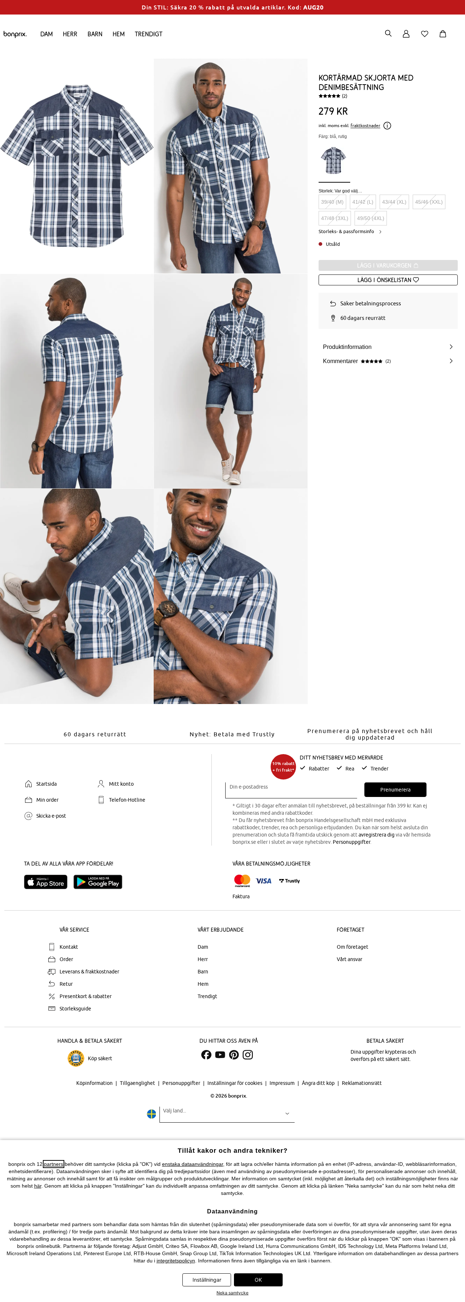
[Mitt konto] (406, 38)
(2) (344, 96)
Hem (119, 34)
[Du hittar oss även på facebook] (206, 1054)
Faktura (241, 896)
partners (53, 1164)
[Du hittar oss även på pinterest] (234, 1054)
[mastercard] (242, 881)
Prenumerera (395, 790)
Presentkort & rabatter (86, 996)
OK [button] (258, 1280)
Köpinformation (95, 1083)
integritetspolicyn (176, 1261)
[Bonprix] (15, 36)
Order (66, 959)
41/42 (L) (362, 202)
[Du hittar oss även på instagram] (248, 1054)
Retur (66, 984)
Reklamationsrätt (362, 1083)
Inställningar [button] (207, 1280)
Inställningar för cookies (235, 1083)
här (37, 1186)
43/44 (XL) (394, 202)
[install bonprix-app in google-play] (100, 882)
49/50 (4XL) (370, 218)
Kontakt (69, 947)
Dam (46, 34)
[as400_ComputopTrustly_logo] (289, 881)
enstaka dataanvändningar (192, 1164)
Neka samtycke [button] (232, 1292)
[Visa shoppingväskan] (444, 38)
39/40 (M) (332, 202)
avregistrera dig (377, 835)
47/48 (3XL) (334, 218)
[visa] (263, 881)
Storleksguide (75, 1009)
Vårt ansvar (349, 959)
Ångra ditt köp (319, 1083)
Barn (95, 34)
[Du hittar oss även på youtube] (220, 1054)
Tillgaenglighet (138, 1083)
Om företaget (352, 947)
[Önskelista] (426, 38)
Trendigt (148, 34)
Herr (70, 34)
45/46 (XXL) (429, 202)
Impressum (283, 1083)
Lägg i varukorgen (385, 265)
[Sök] (388, 34)
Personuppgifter (351, 842)
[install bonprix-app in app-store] (48, 882)
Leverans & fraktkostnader (89, 972)
